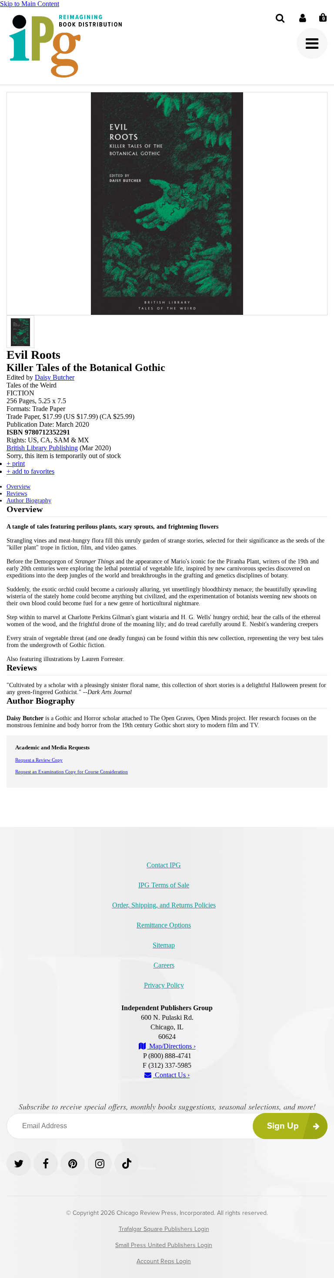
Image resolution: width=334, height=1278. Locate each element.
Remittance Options (164, 925)
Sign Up (283, 1126)
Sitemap (164, 945)
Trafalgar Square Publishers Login (164, 1229)
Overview (18, 486)
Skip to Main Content (29, 3)
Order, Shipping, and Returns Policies (164, 905)
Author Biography (29, 500)
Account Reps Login (164, 1261)
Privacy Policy (164, 985)
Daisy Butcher (54, 377)
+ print (16, 463)
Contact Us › (171, 1075)
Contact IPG (164, 865)
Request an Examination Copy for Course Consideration (71, 771)
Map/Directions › (171, 1046)
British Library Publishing (42, 448)
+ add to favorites (30, 471)
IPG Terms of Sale (163, 885)
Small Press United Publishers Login (163, 1245)
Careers (164, 965)
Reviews (17, 493)
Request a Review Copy (39, 759)
